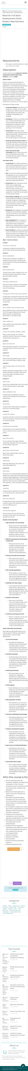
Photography (6, 911)
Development (16, 905)
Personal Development (14, 910)
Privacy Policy (22, 1069)
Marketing (10, 908)
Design (9, 905)
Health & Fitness (12, 907)
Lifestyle (5, 908)
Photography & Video (16, 911)
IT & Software (21, 907)
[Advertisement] (14, 44)
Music (15, 908)
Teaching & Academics (8, 913)
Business (5, 905)
